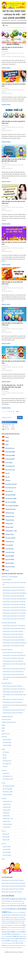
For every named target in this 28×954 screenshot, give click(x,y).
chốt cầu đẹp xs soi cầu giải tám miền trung (13, 658)
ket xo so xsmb (12, 917)
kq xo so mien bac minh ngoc (11, 921)
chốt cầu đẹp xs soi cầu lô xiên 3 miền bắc (13, 634)
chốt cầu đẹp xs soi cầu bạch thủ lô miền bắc (13, 596)
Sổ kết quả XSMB (10, 452)
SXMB (3, 725)
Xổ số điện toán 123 (10, 487)
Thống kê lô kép (9, 520)
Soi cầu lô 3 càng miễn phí (8, 943)
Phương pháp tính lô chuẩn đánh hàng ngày (14, 925)
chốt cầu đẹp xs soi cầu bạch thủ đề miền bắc (14, 590)
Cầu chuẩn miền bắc (7, 56)
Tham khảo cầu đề (6, 719)
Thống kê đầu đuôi (10, 509)
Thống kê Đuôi (9, 527)
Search (20, 417)
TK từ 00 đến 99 (9, 541)
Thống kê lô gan (9, 513)
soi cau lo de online (22, 929)
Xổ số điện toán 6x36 (11, 484)
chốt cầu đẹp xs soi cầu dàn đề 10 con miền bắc (14, 610)
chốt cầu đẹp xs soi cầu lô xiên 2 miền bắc (13, 631)
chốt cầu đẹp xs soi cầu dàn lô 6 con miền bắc (14, 618)
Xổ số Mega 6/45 (9, 466)
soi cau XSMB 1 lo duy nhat (9, 941)
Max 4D (7, 477)
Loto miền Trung (9, 552)
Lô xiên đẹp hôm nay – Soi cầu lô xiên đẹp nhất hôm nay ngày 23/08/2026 (12, 387)
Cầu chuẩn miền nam (7, 93)
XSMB (7, 437)
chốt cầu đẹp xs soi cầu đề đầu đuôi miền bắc (14, 628)
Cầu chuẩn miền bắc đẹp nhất (18, 56)
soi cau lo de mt (15, 929)
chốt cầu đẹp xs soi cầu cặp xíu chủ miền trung (14, 655)
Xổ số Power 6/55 (10, 470)
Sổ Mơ (3, 859)
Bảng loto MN (6, 837)
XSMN (7, 441)
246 (17, 411)
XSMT (7, 444)
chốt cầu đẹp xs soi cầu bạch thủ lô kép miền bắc (14, 593)
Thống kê (7, 480)
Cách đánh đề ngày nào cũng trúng (9, 901)
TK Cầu (3, 783)
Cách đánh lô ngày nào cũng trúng (14, 899)
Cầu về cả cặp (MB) (10, 502)
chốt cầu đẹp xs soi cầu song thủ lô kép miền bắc (14, 642)
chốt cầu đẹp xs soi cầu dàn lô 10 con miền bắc (14, 613)
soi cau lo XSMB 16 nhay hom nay (11, 934)
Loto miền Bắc (9, 545)
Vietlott (3, 749)
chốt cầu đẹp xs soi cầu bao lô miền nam (12, 686)
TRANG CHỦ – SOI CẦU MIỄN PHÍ (10, 576)
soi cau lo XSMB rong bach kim (18, 938)
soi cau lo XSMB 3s (20, 932)
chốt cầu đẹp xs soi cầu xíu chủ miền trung (13, 671)
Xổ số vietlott (8, 462)
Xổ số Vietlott (6, 752)
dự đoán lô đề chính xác (15, 912)
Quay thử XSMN (9, 559)
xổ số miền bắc (19, 947)
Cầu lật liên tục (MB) (10, 498)
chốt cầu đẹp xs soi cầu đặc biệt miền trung (13, 674)
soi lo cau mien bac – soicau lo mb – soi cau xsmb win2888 (14, 14)
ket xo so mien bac (13, 915)
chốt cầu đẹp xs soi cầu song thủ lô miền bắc (13, 645)
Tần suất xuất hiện (10, 538)
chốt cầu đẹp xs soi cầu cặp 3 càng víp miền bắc (14, 598)
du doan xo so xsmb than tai (18, 903)
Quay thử (4, 843)
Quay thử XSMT (9, 563)
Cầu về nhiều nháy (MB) (11, 505)
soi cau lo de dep (11, 927)
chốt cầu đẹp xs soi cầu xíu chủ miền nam (13, 712)
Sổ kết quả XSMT (10, 459)
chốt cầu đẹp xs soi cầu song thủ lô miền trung (14, 668)
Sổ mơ (7, 570)
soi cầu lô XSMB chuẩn (10, 945)
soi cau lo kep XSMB (8, 932)
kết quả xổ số (18, 923)
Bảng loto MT (6, 834)
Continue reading (6, 67)
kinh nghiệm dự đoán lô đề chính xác (12, 919)
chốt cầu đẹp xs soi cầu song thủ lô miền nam (14, 710)
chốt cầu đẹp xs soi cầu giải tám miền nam (13, 699)
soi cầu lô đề (18, 945)
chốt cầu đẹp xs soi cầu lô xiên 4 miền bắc (13, 637)
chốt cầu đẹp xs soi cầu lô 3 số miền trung (13, 661)
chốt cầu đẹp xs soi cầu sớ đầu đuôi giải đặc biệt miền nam (13, 160)
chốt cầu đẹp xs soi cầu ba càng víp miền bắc (14, 587)
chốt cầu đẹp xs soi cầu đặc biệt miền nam (13, 691)
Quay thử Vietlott (10, 566)
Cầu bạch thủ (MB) (10, 495)
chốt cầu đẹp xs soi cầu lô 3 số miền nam (13, 702)
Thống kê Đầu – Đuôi (11, 531)
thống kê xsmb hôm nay (11, 947)
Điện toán (4, 770)
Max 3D (7, 473)
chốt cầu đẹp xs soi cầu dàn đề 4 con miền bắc (14, 601)
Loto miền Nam (9, 548)
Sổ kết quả (4, 736)
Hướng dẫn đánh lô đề (7, 716)
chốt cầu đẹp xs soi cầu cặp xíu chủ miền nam (14, 689)
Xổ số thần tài (9, 491)
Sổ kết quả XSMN (10, 455)
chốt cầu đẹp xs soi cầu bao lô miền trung (13, 652)
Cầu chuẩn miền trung (7, 649)
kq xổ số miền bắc (11, 923)
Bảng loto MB (6, 839)
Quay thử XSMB (9, 556)
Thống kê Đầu (9, 523)
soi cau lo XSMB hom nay (14, 936)
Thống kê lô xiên (9, 516)
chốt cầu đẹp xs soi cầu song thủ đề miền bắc (14, 640)
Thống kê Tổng (9, 534)
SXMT (3, 731)
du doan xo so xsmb (9, 903)
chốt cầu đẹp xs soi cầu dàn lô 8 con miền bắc (14, 625)
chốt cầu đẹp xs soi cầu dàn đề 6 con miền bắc (14, 604)
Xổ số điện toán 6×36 (8, 779)
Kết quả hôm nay (9, 448)
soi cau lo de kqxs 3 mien (8, 929)
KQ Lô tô (4, 831)
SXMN (3, 728)
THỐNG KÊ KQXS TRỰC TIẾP (8, 722)
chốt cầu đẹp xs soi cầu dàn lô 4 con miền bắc (14, 616)
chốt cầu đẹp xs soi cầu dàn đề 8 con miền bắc (14, 607)
